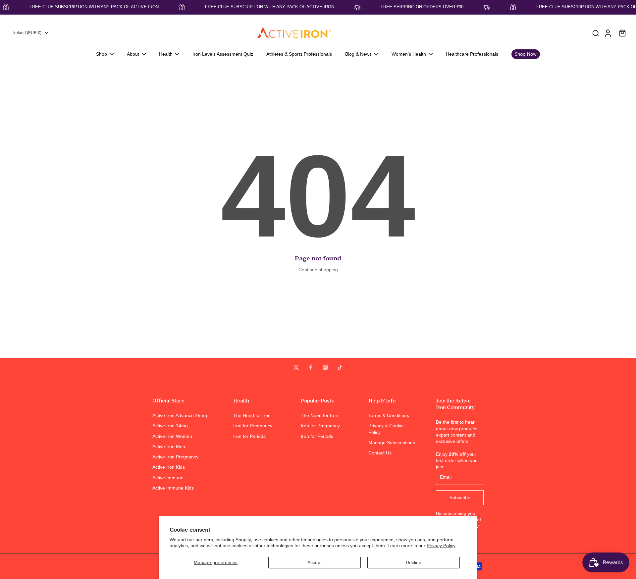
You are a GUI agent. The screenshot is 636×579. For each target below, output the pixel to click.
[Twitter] (296, 367)
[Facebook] (310, 367)
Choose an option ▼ (22, 71)
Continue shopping (318, 269)
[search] (595, 32)
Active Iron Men (168, 446)
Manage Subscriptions (391, 442)
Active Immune (168, 477)
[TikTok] (340, 367)
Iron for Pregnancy (252, 425)
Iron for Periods (249, 436)
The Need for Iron (252, 415)
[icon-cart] (622, 32)
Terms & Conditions (388, 415)
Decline (413, 562)
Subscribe (460, 497)
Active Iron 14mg (170, 425)
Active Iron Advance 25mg (179, 415)
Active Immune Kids (173, 488)
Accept (314, 562)
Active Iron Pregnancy (175, 456)
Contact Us (380, 452)
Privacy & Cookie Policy (386, 429)
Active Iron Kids (168, 467)
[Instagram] (325, 367)
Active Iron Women (172, 436)
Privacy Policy (441, 545)
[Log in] (607, 32)
